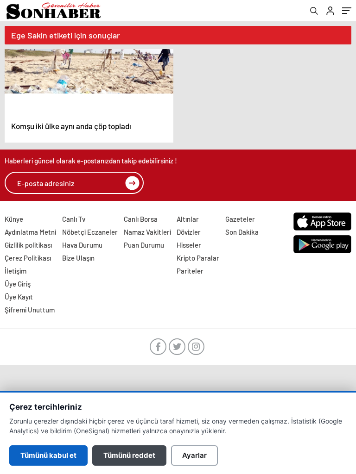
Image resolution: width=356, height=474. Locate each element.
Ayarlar (194, 455)
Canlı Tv (73, 219)
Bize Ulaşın (78, 258)
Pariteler (190, 271)
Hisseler (189, 245)
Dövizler (189, 232)
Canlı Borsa (141, 219)
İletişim (15, 271)
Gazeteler (240, 219)
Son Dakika (242, 232)
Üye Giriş (18, 284)
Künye (14, 219)
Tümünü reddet (129, 455)
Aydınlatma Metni (30, 232)
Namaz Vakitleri (147, 232)
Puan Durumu (144, 245)
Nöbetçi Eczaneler (90, 232)
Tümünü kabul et (48, 455)
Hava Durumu (82, 245)
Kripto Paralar (198, 258)
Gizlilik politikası (28, 245)
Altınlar (188, 219)
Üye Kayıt (19, 297)
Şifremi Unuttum (30, 310)
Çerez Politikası (28, 258)
